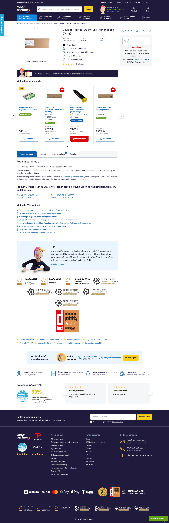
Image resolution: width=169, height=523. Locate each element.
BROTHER (89, 465)
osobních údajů (117, 422)
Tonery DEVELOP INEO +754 (27, 198)
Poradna (73, 154)
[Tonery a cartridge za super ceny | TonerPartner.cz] (23, 9)
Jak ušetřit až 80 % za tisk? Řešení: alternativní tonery (40, 213)
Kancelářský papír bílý (93, 343)
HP (87, 455)
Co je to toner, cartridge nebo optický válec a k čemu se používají (44, 210)
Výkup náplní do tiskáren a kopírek (64, 468)
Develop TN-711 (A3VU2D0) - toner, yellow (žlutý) (77, 109)
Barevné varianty (58, 154)
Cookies (54, 458)
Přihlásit (134, 11)
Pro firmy (128, 2)
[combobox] (136, 41)
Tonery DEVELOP (26, 343)
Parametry (43, 154)
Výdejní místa (56, 449)
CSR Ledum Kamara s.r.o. (95, 442)
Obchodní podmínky (58, 452)
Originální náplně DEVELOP (96, 340)
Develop (102, 40)
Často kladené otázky (59, 465)
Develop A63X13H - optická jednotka (103, 108)
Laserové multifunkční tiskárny (68, 343)
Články (119, 2)
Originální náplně (73, 340)
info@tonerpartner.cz (112, 358)
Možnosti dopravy (107, 2)
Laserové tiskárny (44, 343)
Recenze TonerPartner (59, 474)
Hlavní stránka (21, 23)
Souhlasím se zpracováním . (108, 422)
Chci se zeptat (130, 358)
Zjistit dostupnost (79, 139)
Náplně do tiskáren (35, 23)
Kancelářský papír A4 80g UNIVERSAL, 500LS (28, 108)
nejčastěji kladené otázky (74, 177)
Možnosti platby (57, 445)
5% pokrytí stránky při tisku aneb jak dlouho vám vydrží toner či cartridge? (48, 220)
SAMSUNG (90, 461)
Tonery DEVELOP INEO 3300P (62, 195)
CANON (89, 458)
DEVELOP (47, 23)
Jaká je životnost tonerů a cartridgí (32, 229)
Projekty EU (55, 471)
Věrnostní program (58, 461)
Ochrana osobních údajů (60, 455)
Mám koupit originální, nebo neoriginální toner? (38, 217)
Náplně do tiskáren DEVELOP (51, 340)
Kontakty (137, 2)
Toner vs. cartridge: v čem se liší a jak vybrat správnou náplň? (43, 226)
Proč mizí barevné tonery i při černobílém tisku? (37, 233)
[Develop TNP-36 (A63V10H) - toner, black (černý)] (37, 57)
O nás (88, 439)
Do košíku (31, 139)
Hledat (88, 9)
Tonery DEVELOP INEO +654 (27, 195)
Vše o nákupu (57, 435)
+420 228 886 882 (115, 9)
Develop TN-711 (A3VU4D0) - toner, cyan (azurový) (54, 109)
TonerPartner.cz (93, 435)
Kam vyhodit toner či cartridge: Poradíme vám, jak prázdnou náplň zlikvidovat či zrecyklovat (55, 223)
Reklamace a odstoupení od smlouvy (65, 442)
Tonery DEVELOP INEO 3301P (62, 198)
